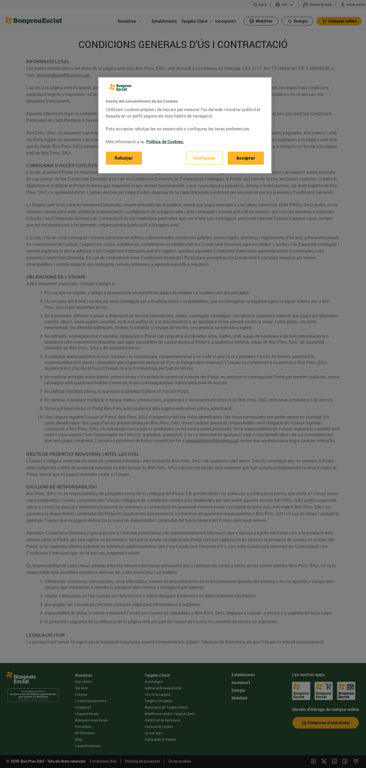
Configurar (204, 158)
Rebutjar (124, 158)
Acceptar (245, 158)
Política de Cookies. (165, 142)
